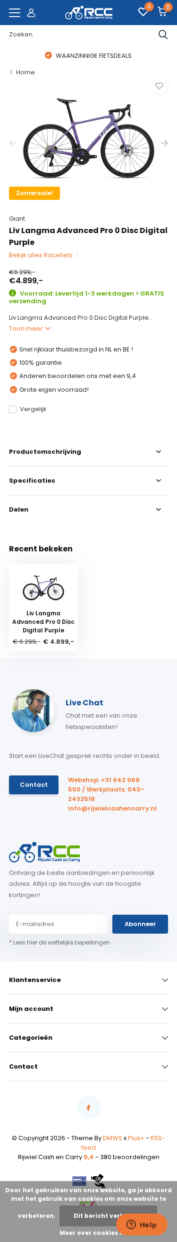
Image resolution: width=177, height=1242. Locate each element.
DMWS (112, 1138)
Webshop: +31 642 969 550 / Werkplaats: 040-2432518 (106, 789)
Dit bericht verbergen (108, 1216)
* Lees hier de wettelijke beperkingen (59, 942)
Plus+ (136, 1138)
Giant (17, 218)
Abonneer (140, 923)
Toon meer (26, 328)
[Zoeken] (163, 34)
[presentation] (12, 143)
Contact (34, 784)
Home (25, 72)
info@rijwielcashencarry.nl (108, 808)
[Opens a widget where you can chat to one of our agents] (142, 1225)
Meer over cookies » (91, 1233)
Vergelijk (33, 409)
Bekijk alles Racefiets (41, 255)
